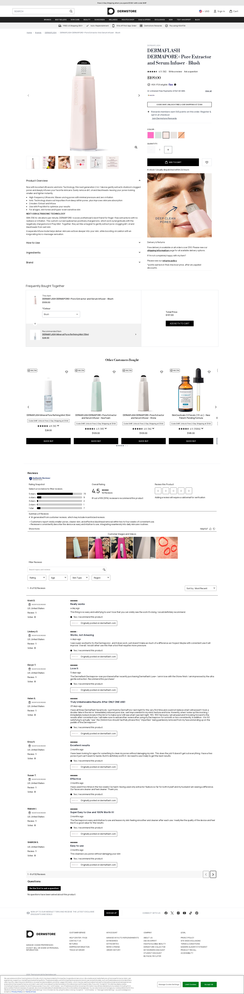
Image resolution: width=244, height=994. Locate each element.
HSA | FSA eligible (159, 84)
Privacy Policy (187, 937)
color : (151, 129)
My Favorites (112, 944)
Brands (38, 32)
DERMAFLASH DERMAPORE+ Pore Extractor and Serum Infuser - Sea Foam (96, 416)
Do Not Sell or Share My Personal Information (42, 949)
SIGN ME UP (111, 913)
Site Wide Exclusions (191, 940)
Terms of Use (30, 992)
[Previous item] (28, 407)
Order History (113, 950)
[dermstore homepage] (122, 11)
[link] (219, 11)
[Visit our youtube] (184, 913)
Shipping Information (79, 947)
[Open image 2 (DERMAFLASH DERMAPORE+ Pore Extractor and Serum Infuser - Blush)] (48, 162)
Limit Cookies (190, 984)
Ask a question (191, 71)
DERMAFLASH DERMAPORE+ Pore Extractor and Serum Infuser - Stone (143, 416)
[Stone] (173, 135)
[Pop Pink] (150, 135)
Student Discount (153, 953)
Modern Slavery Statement (194, 947)
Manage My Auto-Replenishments (122, 937)
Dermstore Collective (155, 947)
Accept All (209, 984)
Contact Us (75, 940)
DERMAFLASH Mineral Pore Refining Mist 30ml (48, 415)
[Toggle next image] (139, 95)
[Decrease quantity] (151, 149)
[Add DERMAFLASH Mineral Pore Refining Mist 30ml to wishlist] (67, 372)
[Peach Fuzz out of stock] (181, 135)
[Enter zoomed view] (136, 147)
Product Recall (188, 950)
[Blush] (166, 135)
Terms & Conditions (190, 944)
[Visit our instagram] (178, 913)
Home (29, 32)
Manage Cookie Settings (169, 984)
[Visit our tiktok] (191, 913)
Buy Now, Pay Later (152, 956)
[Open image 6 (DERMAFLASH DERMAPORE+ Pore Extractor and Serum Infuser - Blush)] (112, 162)
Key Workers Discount (154, 950)
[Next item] (216, 407)
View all (208, 91)
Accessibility (187, 953)
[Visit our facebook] (166, 913)
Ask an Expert (150, 940)
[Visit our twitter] (172, 913)
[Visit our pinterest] (197, 913)
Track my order (77, 950)
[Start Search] (71, 11)
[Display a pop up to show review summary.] (58, 426)
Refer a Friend (113, 947)
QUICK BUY (48, 441)
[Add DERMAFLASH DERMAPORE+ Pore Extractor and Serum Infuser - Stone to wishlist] (162, 372)
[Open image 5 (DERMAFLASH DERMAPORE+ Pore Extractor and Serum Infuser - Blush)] (96, 162)
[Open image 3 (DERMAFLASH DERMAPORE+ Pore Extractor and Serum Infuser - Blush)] (64, 162)
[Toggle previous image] (28, 95)
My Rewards (112, 940)
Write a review (175, 71)
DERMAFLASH (51, 32)
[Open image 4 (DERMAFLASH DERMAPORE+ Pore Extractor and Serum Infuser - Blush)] (80, 162)
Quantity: (152, 143)
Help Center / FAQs (78, 937)
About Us (148, 937)
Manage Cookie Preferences (39, 945)
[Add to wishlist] (207, 162)
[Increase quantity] (168, 149)
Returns (73, 944)
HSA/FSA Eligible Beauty (155, 944)
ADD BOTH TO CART (179, 323)
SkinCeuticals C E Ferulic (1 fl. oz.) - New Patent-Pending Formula (191, 416)
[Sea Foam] (158, 135)
